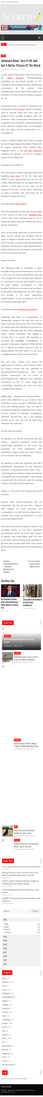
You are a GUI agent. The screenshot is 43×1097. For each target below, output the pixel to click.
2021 (5, 952)
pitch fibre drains (7, 1078)
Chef (4, 986)
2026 (5, 919)
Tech (4, 1057)
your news (15, 176)
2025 (5, 936)
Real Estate (6, 1046)
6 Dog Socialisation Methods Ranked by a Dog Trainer (24, 831)
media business (15, 78)
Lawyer (5, 1035)
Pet (16, 826)
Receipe (5, 1050)
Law (3, 1031)
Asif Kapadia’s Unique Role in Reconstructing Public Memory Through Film (9, 603)
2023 (5, 944)
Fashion (5, 1005)
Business (7, 636)
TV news (20, 109)
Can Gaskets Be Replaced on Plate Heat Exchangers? (32, 602)
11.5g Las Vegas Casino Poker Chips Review (34, 563)
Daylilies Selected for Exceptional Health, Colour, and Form (26, 845)
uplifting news (35, 215)
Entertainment (8, 997)
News (3, 56)
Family (5, 1001)
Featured (5, 1008)
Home (4, 1027)
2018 (5, 964)
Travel (4, 1061)
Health (17, 840)
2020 (5, 956)
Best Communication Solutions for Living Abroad (21, 867)
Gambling (6, 1020)
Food (4, 1016)
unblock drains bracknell (20, 1078)
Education (6, 993)
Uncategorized (8, 1065)
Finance (5, 1012)
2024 (5, 940)
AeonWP (13, 1092)
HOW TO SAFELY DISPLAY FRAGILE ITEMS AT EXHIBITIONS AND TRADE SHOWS (26, 746)
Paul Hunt (6, 69)
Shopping (6, 1053)
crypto (4, 990)
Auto (4, 978)
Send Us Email (6, 1087)
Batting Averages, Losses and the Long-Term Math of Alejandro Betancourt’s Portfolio (26, 659)
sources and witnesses (27, 309)
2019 (5, 960)
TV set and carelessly (31, 151)
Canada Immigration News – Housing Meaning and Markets (10, 566)
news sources (21, 204)
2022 (5, 948)
